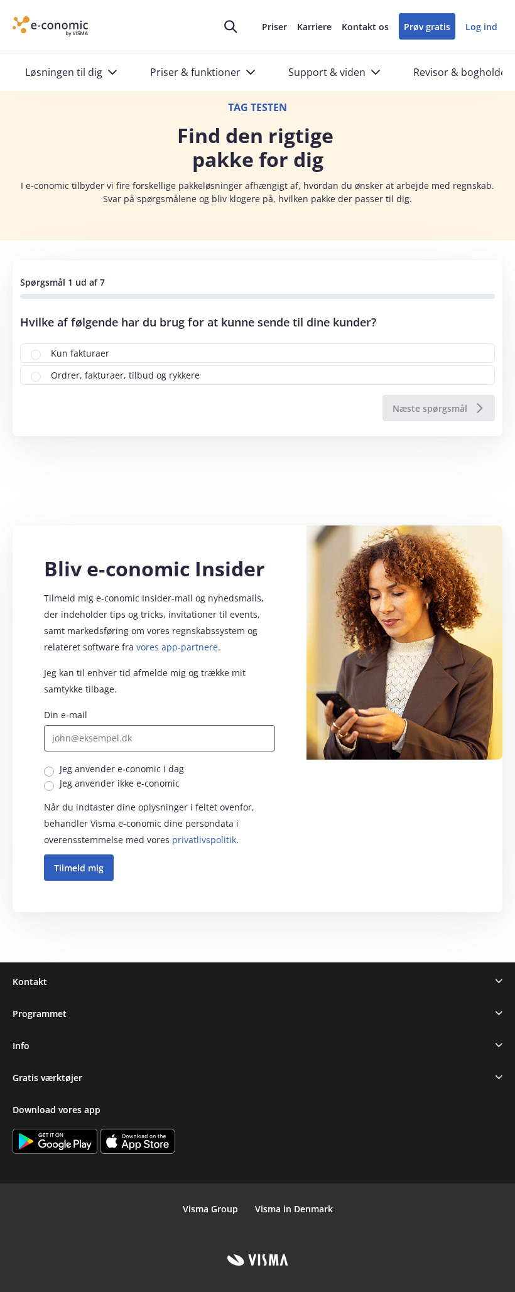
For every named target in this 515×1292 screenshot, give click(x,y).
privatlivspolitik (204, 840)
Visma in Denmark (294, 1209)
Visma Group (210, 1209)
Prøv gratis (427, 27)
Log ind (481, 27)
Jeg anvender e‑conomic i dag (122, 769)
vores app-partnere (177, 647)
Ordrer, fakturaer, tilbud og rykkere (125, 375)
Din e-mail (65, 715)
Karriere (314, 27)
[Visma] (257, 1260)
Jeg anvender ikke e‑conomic (120, 783)
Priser (274, 27)
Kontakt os (365, 27)
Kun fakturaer (80, 353)
